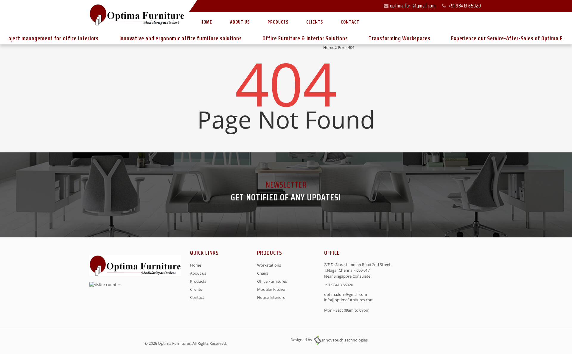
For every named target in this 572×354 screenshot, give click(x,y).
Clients (314, 22)
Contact (350, 22)
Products (278, 22)
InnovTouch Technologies (345, 340)
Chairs (262, 273)
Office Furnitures (272, 281)
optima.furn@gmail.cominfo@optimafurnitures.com (349, 297)
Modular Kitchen (272, 289)
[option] (171, 38)
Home (206, 22)
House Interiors (271, 297)
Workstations (269, 265)
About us (240, 22)
